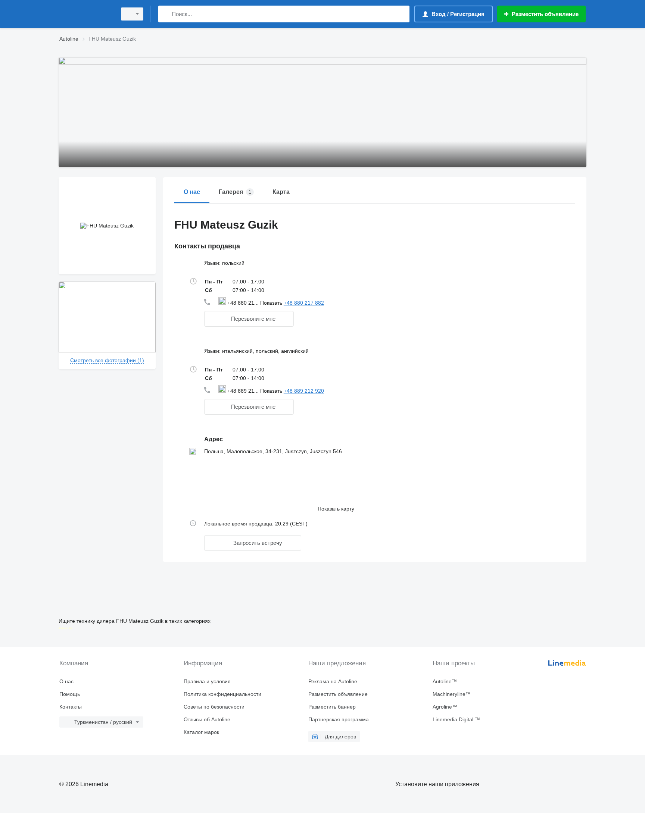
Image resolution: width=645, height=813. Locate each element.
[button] (249, 319)
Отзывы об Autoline (207, 719)
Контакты (70, 707)
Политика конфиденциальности (222, 694)
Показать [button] (272, 303)
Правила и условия (207, 681)
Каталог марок (201, 732)
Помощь (69, 694)
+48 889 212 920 (304, 391)
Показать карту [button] (336, 509)
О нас (66, 681)
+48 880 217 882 (304, 303)
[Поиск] (165, 14)
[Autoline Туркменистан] (85, 14)
